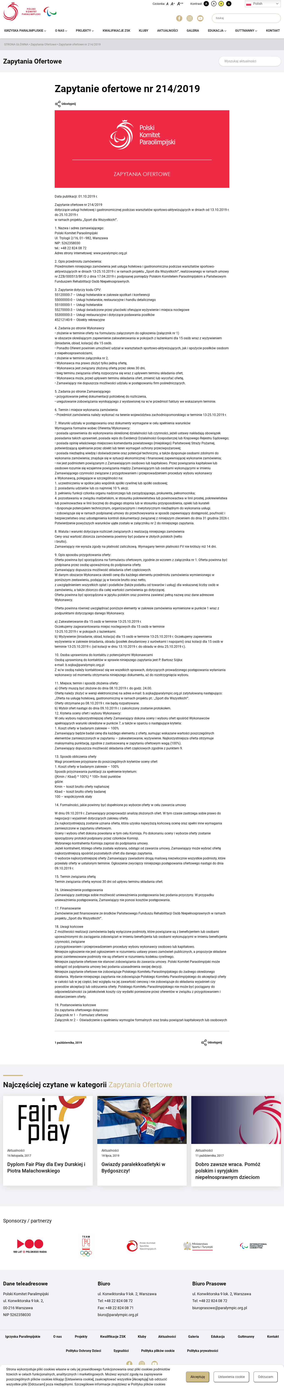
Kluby (143, 31)
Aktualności (167, 31)
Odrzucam (265, 1377)
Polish (257, 4)
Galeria (193, 31)
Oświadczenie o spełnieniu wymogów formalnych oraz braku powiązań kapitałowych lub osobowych (153, 1020)
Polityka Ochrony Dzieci (83, 1351)
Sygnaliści (121, 1351)
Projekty (83, 31)
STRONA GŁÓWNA (16, 44)
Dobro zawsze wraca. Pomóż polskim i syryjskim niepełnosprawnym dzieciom (227, 1170)
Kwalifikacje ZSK (116, 31)
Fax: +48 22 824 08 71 (116, 1308)
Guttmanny (244, 31)
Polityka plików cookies (148, 1384)
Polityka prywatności (202, 1351)
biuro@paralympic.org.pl (118, 1315)
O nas (59, 31)
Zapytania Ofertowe (43, 44)
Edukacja (215, 31)
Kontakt (273, 31)
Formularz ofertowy (93, 1015)
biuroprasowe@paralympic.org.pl (219, 1308)
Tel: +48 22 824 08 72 (115, 1301)
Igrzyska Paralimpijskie (23, 31)
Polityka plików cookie (158, 1351)
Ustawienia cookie (231, 1377)
